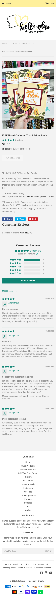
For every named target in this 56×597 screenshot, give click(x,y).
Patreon (28, 499)
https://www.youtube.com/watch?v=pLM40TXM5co (30, 196)
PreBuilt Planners (28, 469)
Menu (8, 3)
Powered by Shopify (36, 581)
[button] (8, 140)
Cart (52, 3)
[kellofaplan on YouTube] (50, 573)
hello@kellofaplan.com (27, 527)
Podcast (28, 503)
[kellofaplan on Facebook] (41, 573)
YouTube (28, 492)
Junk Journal (28, 480)
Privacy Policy (30, 564)
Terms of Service (25, 568)
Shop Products (28, 466)
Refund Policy (44, 564)
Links (28, 506)
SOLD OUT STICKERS (21, 43)
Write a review (26, 233)
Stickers (28, 477)
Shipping (6, 149)
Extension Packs (28, 484)
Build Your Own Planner (28, 473)
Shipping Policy (9, 568)
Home (4, 43)
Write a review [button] (28, 280)
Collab (28, 510)
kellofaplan (20, 581)
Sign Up (48, 551)
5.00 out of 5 (35, 251)
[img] (8, 299)
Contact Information (42, 568)
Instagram (28, 488)
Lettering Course (28, 495)
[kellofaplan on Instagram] (46, 573)
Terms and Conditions (13, 564)
